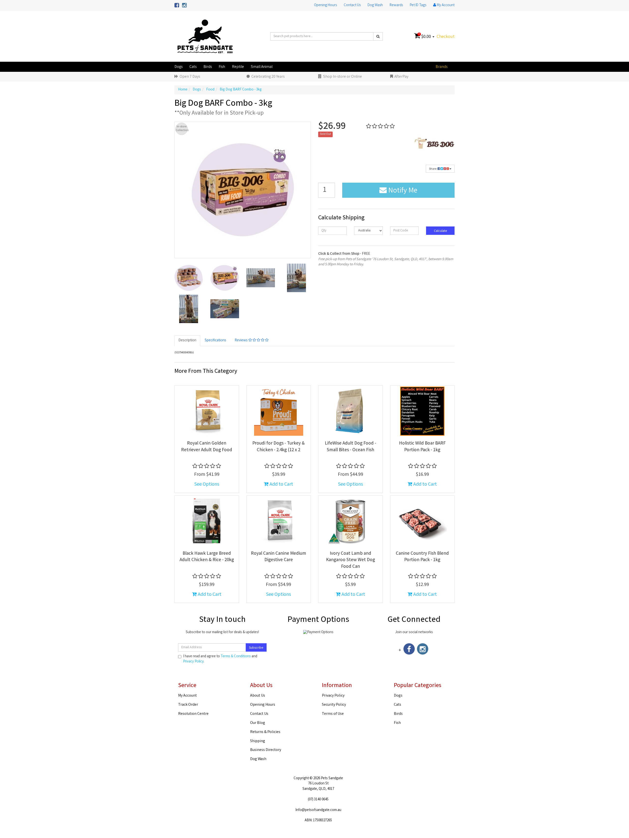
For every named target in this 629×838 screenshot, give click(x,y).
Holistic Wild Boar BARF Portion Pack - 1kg (422, 447)
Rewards (396, 5)
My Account (187, 696)
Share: (433, 169)
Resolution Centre (193, 714)
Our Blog (257, 723)
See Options (206, 484)
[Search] (378, 36)
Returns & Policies (265, 732)
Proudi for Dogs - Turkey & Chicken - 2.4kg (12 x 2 (278, 447)
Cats (193, 67)
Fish (222, 67)
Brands (441, 67)
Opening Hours (325, 5)
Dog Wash (375, 5)
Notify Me (402, 191)
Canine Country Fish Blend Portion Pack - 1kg (422, 557)
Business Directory (265, 750)
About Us (257, 696)
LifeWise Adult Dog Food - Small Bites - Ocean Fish (350, 447)
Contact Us (352, 5)
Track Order (188, 705)
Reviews (241, 340)
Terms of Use (333, 714)
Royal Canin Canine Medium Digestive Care (278, 557)
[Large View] (188, 278)
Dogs (178, 67)
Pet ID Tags (418, 5)
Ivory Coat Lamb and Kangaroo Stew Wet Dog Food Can (350, 560)
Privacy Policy (193, 661)
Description (187, 340)
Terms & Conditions (236, 656)
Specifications (215, 340)
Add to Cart (281, 484)
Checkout (446, 37)
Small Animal (261, 67)
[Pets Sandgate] (205, 36)
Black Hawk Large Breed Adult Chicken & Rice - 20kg (207, 557)
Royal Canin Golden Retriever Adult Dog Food (206, 447)
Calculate (440, 231)
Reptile (238, 67)
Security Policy (334, 705)
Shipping (257, 741)
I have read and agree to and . (220, 659)
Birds (207, 67)
